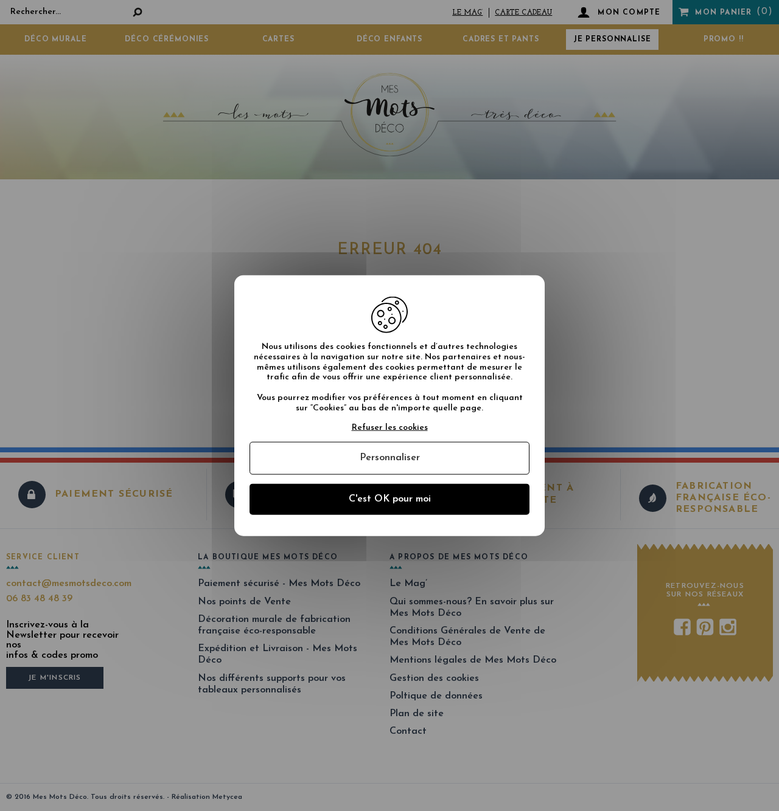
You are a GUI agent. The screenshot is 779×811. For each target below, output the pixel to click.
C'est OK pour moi (390, 498)
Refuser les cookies (390, 427)
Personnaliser (390, 458)
